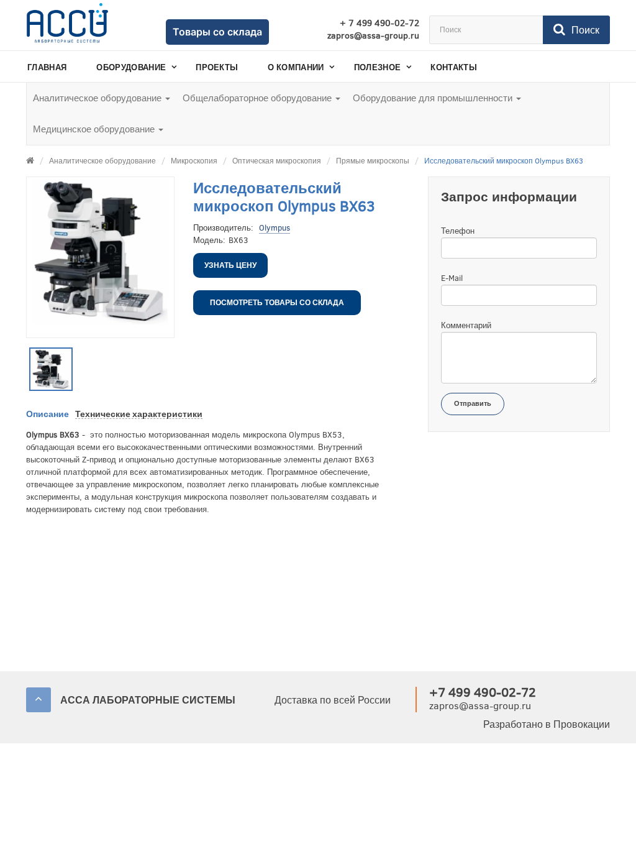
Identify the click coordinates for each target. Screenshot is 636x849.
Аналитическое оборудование (98, 98)
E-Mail (452, 278)
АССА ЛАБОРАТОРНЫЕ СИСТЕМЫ (147, 700)
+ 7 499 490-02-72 (379, 23)
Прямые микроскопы (372, 161)
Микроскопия (194, 161)
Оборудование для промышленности (434, 98)
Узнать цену (230, 265)
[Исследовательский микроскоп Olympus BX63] (51, 369)
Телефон (458, 231)
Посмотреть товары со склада (277, 302)
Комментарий (466, 325)
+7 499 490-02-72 (482, 692)
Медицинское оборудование (95, 129)
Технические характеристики (138, 414)
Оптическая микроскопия (276, 161)
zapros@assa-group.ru (373, 36)
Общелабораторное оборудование (258, 98)
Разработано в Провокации (546, 724)
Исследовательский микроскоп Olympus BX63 (503, 161)
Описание (47, 414)
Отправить (472, 403)
